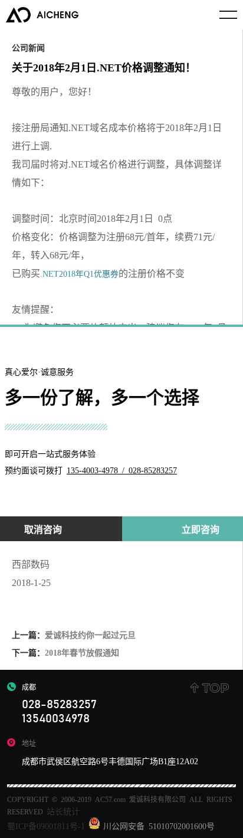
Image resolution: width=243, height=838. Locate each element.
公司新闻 (28, 47)
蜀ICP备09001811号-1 (46, 825)
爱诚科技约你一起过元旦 (74, 634)
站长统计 (63, 811)
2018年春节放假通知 (65, 652)
